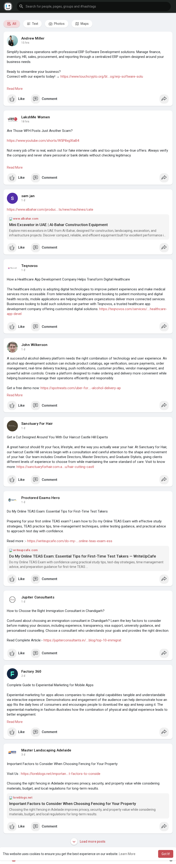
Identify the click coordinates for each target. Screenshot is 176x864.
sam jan (28, 196)
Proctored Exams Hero (40, 498)
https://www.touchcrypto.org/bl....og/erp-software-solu (101, 76)
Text (34, 23)
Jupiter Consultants (37, 597)
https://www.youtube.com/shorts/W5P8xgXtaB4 (43, 141)
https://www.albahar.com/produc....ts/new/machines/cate (50, 209)
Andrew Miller (33, 38)
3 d (23, 754)
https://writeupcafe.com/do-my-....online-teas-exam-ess (69, 541)
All (14, 23)
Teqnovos (29, 266)
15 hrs (25, 42)
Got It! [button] (166, 854)
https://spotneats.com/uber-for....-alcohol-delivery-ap (81, 388)
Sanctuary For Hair (37, 424)
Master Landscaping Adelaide (46, 750)
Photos (59, 23)
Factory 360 (31, 671)
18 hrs (25, 121)
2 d (23, 675)
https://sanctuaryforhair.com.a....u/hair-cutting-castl (55, 467)
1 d (23, 200)
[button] (94, 6)
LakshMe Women (35, 117)
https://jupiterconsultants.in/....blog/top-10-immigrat (82, 640)
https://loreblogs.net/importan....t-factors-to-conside (60, 774)
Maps (84, 23)
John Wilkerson (34, 345)
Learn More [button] (127, 854)
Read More (15, 89)
